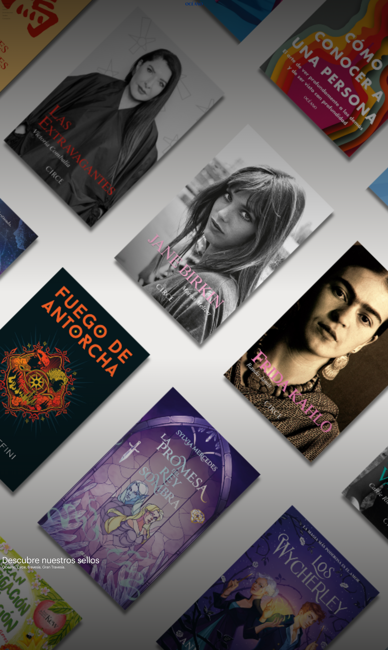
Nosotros (6, 4)
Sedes (5, 15)
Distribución (7, 13)
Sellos (5, 10)
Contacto (6, 19)
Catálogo (6, 7)
